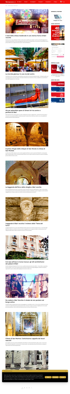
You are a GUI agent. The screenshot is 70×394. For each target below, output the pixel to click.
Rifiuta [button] (48, 377)
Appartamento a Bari (58, 20)
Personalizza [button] (55, 377)
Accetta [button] (62, 377)
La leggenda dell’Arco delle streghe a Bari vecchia (23, 187)
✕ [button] (65, 371)
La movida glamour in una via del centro (19, 74)
